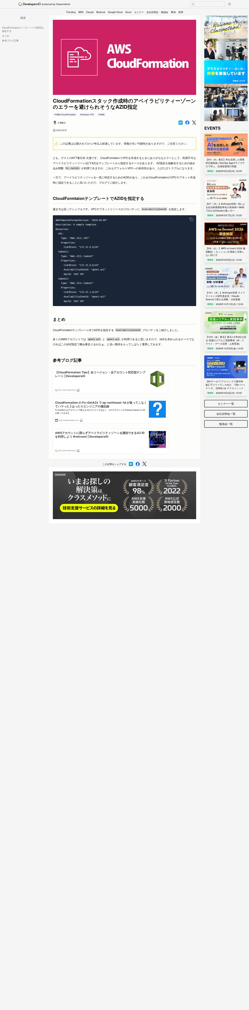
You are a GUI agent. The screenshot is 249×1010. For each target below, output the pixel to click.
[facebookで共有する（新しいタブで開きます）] (187, 123)
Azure (128, 12)
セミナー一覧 (226, 403)
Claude (90, 12)
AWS (80, 12)
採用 (180, 12)
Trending (71, 12)
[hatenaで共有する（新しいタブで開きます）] (181, 123)
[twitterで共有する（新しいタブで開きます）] (194, 123)
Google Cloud (115, 12)
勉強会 (164, 12)
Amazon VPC (88, 114)
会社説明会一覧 (225, 414)
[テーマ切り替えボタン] (229, 4)
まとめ (5, 35)
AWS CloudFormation (66, 114)
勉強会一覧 (226, 424)
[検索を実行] (193, 4)
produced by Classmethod (56, 4)
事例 (173, 12)
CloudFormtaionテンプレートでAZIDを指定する (23, 29)
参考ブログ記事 (10, 40)
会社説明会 (152, 12)
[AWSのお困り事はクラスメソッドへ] (124, 495)
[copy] (191, 219)
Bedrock (100, 12)
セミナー (139, 12)
